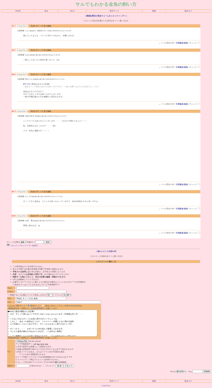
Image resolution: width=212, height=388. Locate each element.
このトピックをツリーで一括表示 (23, 245)
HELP (72, 11)
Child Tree (106, 386)
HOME (18, 11)
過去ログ (188, 11)
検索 (154, 11)
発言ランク (114, 11)
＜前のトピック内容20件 (106, 251)
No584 (27, 84)
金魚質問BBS (38, 308)
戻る (46, 11)
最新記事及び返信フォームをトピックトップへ (106, 16)
